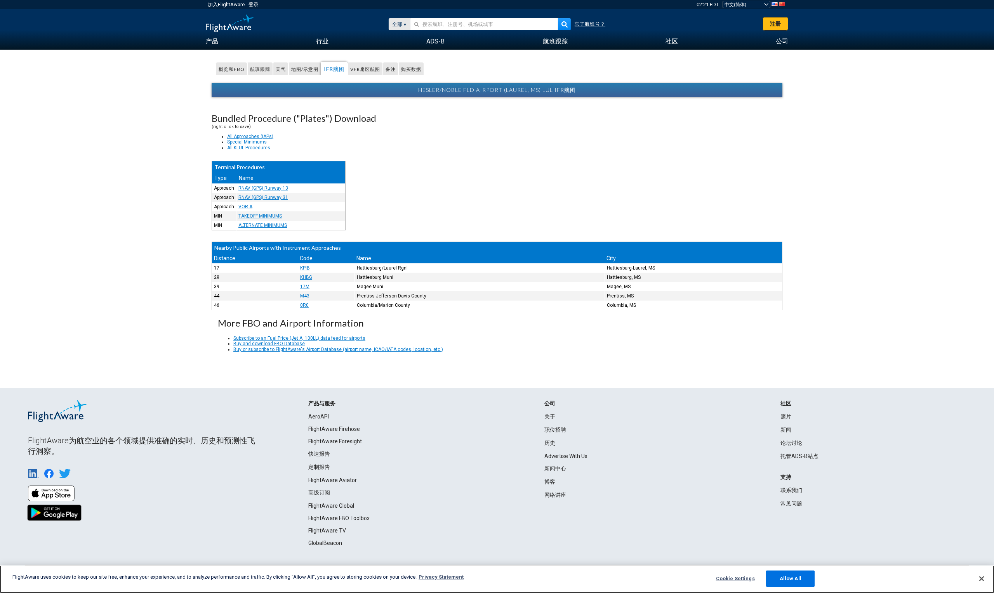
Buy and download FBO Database (269, 343)
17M (304, 286)
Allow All (790, 578)
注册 (775, 24)
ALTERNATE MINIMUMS (262, 225)
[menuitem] (212, 41)
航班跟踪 (260, 69)
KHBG (306, 277)
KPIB (305, 268)
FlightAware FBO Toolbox (339, 518)
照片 (785, 416)
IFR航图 (334, 69)
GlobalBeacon (325, 543)
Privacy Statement (441, 577)
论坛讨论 (791, 443)
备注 (391, 69)
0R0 (304, 305)
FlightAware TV (327, 530)
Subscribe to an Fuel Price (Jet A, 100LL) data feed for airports (299, 338)
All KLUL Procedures (248, 147)
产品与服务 (321, 403)
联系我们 (791, 490)
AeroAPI (318, 416)
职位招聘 (555, 430)
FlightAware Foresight (335, 441)
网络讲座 (555, 495)
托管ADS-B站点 (799, 456)
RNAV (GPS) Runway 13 (263, 188)
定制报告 (319, 467)
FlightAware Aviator (332, 480)
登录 (253, 4)
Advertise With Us (565, 456)
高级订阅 (319, 492)
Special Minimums (247, 142)
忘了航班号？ (590, 24)
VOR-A (245, 206)
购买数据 (411, 69)
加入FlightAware (226, 4)
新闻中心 (555, 468)
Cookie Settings (735, 578)
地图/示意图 (304, 69)
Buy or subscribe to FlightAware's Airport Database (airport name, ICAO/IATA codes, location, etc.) (338, 349)
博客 (549, 482)
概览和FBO (232, 69)
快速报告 (319, 454)
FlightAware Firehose (334, 429)
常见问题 (791, 503)
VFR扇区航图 (365, 69)
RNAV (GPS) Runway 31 (263, 197)
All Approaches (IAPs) (250, 136)
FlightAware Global (331, 506)
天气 (281, 69)
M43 (304, 296)
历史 (549, 443)
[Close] (981, 578)
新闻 (785, 430)
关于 (549, 416)
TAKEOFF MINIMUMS (260, 216)
